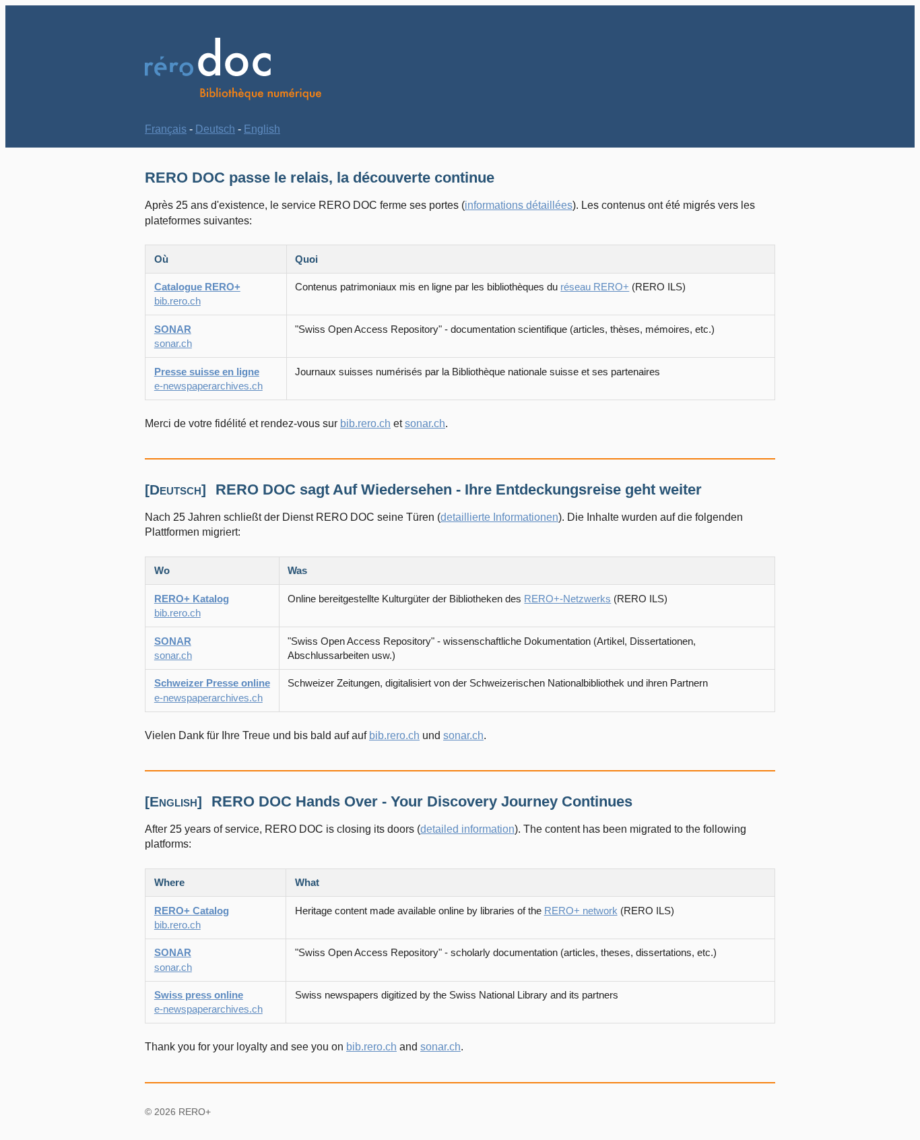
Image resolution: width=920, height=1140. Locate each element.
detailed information (467, 829)
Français (166, 129)
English (262, 129)
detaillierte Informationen (499, 517)
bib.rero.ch (365, 423)
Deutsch (215, 129)
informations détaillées (518, 205)
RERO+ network (581, 910)
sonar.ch (425, 423)
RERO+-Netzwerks (567, 598)
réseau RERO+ (594, 286)
